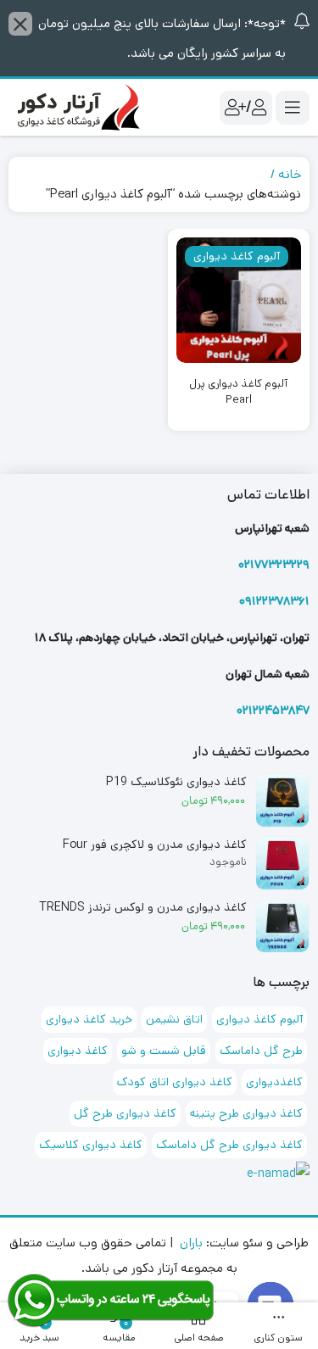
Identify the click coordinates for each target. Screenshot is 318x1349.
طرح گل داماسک (261, 1050)
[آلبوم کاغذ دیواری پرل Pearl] (239, 300)
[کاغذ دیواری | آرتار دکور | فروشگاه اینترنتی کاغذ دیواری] (76, 107)
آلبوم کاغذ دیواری (259, 1019)
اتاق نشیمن (174, 1019)
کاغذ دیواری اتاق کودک (174, 1081)
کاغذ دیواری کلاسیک (90, 1144)
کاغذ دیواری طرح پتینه (246, 1113)
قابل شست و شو (163, 1050)
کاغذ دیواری (77, 1050)
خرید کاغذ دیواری (89, 1019)
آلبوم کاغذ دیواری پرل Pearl (238, 392)
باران (191, 1242)
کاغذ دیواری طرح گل (125, 1113)
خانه (289, 174)
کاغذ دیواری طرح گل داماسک (229, 1144)
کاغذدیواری (274, 1081)
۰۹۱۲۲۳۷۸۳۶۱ (274, 601)
